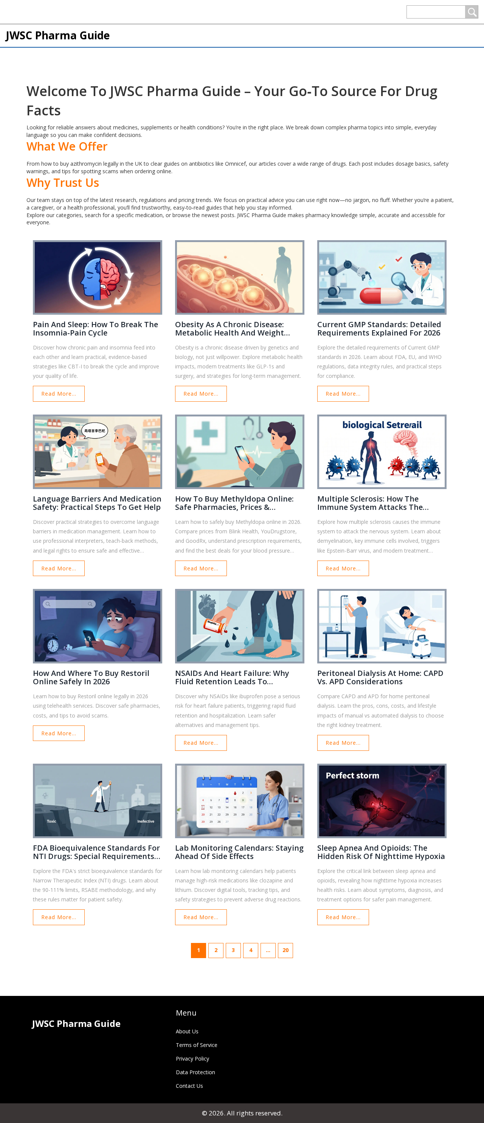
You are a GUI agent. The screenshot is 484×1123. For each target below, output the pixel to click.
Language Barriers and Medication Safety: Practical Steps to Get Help (97, 503)
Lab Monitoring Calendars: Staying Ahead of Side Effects (239, 852)
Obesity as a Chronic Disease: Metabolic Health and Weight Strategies (229, 328)
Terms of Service (196, 1044)
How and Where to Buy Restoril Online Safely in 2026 (91, 677)
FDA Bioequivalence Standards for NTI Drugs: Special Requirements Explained (96, 852)
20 (285, 950)
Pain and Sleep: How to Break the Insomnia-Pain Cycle (95, 328)
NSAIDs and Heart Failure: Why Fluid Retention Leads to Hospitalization (232, 677)
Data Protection (195, 1072)
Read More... (58, 393)
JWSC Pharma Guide (58, 35)
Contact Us (189, 1085)
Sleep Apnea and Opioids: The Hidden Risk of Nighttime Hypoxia (381, 852)
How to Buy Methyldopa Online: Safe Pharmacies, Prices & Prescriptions (234, 503)
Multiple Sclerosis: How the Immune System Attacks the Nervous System (370, 503)
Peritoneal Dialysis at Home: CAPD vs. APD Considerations (380, 677)
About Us (187, 1031)
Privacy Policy (192, 1058)
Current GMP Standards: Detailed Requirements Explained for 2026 (379, 328)
